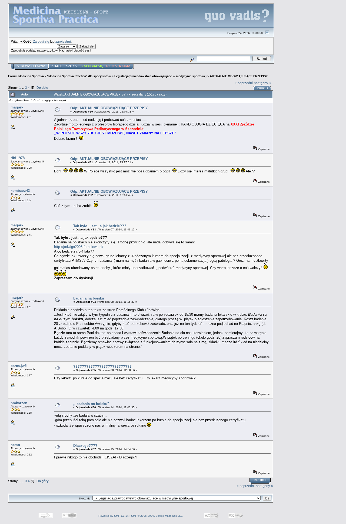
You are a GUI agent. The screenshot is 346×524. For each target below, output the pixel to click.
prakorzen (19, 403)
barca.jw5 (18, 366)
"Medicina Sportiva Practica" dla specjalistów (79, 76)
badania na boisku (88, 298)
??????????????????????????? (102, 367)
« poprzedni (244, 83)
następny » (262, 83)
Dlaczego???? (85, 446)
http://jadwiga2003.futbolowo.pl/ (78, 247)
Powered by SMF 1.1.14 (113, 515)
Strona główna (31, 66)
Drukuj (262, 88)
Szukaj (72, 66)
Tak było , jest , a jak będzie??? (99, 226)
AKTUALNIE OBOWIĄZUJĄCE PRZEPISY (239, 76)
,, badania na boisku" (91, 404)
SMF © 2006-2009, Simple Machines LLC (157, 515)
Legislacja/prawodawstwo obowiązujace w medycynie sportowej (160, 76)
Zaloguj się (41, 41)
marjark (17, 107)
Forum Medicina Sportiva (26, 76)
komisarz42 (20, 191)
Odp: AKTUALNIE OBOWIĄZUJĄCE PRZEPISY (109, 108)
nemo (15, 445)
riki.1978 (18, 158)
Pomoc (57, 66)
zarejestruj (63, 41)
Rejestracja (118, 66)
